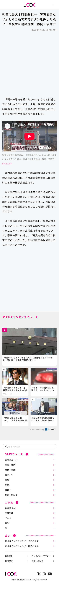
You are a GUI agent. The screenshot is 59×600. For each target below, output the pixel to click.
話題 (7, 485)
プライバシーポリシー (41, 555)
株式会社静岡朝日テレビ (22, 580)
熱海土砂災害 (11, 495)
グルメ (8, 518)
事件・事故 (10, 469)
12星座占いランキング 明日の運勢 (22, 546)
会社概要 (9, 555)
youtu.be (6, 163)
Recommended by (36, 429)
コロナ (8, 490)
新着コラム (10, 508)
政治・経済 (10, 464)
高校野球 (9, 512)
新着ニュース (11, 459)
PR (6, 528)
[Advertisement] (29, 63)
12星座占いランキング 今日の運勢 (22, 541)
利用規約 (9, 561)
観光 (7, 523)
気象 (7, 479)
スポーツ (9, 474)
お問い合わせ (37, 561)
